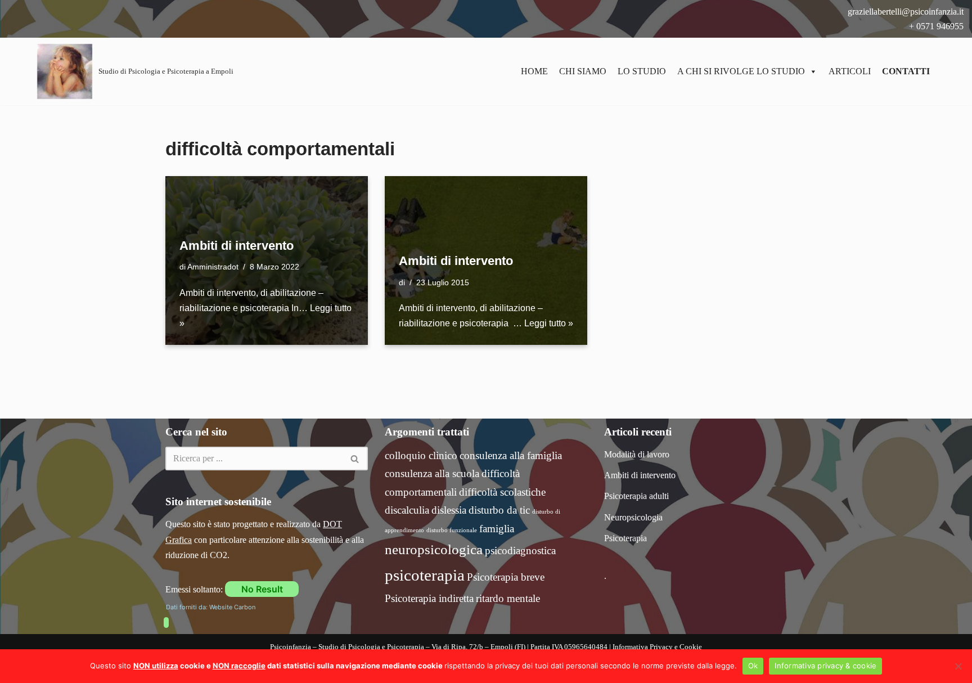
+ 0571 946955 (935, 26)
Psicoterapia (625, 538)
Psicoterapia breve (505, 577)
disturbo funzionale (451, 530)
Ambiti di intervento (236, 246)
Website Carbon (232, 607)
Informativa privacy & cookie (825, 665)
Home (534, 71)
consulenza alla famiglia (511, 455)
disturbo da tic (499, 510)
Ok (753, 665)
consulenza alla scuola (432, 473)
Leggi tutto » (548, 323)
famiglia (496, 528)
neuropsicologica (434, 549)
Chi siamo (582, 71)
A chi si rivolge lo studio (741, 71)
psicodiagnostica (520, 550)
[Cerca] (355, 458)
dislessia (448, 510)
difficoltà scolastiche (502, 492)
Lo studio (642, 71)
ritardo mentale (508, 598)
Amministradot (212, 266)
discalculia (407, 510)
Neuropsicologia (633, 517)
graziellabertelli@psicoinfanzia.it (904, 11)
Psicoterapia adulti (636, 496)
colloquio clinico (421, 455)
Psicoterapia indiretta (429, 598)
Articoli (850, 71)
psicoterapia (425, 575)
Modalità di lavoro (636, 454)
